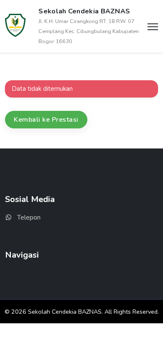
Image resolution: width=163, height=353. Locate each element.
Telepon (28, 217)
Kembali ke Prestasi (46, 119)
